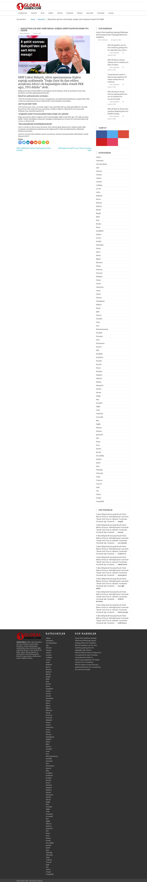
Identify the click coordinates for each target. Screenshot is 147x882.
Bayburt (99, 206)
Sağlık (111, 13)
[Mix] (39, 142)
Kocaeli (98, 364)
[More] (47, 142)
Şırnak (98, 452)
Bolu (97, 220)
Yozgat (98, 498)
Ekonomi (69, 13)
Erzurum (99, 273)
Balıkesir (99, 196)
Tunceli (99, 484)
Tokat (98, 477)
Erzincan (99, 269)
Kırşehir (99, 361)
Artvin (98, 189)
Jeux (97, 326)
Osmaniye (99, 413)
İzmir (98, 322)
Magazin (89, 13)
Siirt (97, 438)
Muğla (98, 396)
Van (97, 491)
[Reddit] (35, 142)
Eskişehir (99, 276)
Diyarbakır (100, 245)
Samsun (99, 431)
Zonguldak (100, 501)
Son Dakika (100, 456)
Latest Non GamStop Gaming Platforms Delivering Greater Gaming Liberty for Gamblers (112, 34)
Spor (42, 13)
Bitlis (98, 217)
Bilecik (98, 210)
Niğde (98, 406)
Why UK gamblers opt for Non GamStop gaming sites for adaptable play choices (117, 47)
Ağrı (97, 167)
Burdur (98, 224)
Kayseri (98, 347)
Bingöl (98, 213)
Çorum (98, 238)
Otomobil (100, 13)
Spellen (99, 459)
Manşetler (22, 13)
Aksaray (99, 171)
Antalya (99, 181)
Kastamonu (100, 343)
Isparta (98, 315)
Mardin (98, 389)
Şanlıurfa (99, 434)
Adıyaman (99, 160)
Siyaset (34, 13)
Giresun (99, 297)
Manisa (98, 382)
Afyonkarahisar (101, 164)
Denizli (98, 241)
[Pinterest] (32, 142)
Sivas (98, 445)
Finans (79, 13)
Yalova (98, 494)
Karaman (99, 336)
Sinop (98, 441)
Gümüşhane (100, 301)
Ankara (98, 178)
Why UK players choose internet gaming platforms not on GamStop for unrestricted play (117, 95)
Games (98, 283)
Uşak (97, 487)
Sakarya (99, 427)
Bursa (98, 227)
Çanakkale (99, 231)
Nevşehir (99, 403)
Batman (99, 203)
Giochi (98, 294)
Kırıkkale (99, 354)
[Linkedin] (28, 142)
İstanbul (99, 319)
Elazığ (98, 266)
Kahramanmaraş (102, 329)
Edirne (98, 255)
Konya (98, 368)
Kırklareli (99, 357)
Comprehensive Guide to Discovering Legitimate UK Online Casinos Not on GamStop (87, 659)
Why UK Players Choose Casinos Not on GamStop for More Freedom (118, 62)
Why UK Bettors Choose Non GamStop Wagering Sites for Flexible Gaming (118, 111)
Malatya (99, 378)
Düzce (98, 252)
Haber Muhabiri (24, 33)
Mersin (98, 392)
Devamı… (30, 658)
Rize (97, 420)
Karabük (99, 333)
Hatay (98, 308)
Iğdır (98, 311)
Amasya (99, 174)
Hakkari (99, 304)
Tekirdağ (99, 470)
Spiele (98, 463)
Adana (98, 157)
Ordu (98, 410)
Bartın (98, 199)
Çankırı (98, 234)
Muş (97, 399)
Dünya (50, 13)
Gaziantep (100, 287)
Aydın (98, 192)
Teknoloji (99, 473)
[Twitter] (24, 142)
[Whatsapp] (43, 142)
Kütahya (99, 371)
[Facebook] (20, 142)
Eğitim (59, 13)
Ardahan (99, 185)
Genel (98, 290)
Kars (97, 340)
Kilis (97, 350)
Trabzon (99, 480)
